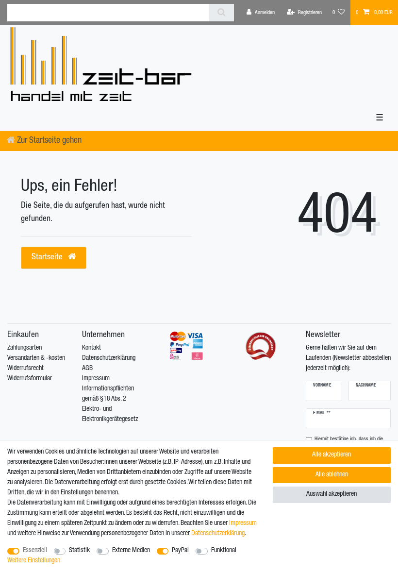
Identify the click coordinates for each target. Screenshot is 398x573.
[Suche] (221, 12)
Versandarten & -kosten (36, 358)
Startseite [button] (48, 257)
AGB (87, 368)
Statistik (79, 550)
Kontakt (91, 348)
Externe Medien (131, 550)
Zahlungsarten (24, 348)
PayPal (180, 550)
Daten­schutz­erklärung (218, 533)
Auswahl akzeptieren (331, 494)
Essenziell (35, 550)
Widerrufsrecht (25, 368)
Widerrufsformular (29, 378)
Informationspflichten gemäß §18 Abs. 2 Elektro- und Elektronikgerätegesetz (110, 404)
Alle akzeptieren (331, 455)
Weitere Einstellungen (33, 560)
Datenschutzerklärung (108, 358)
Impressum (96, 378)
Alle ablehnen (331, 475)
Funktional (223, 550)
